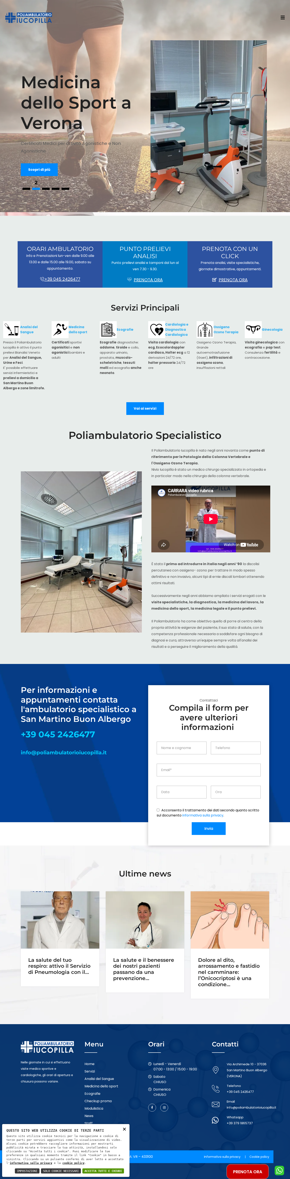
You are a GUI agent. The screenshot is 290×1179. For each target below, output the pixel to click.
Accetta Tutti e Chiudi (103, 1171)
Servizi (89, 1071)
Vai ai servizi (145, 408)
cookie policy (73, 1163)
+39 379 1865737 (240, 1123)
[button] (26, 189)
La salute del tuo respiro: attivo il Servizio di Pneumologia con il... (59, 966)
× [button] (124, 1129)
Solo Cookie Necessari (61, 1171)
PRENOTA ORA (148, 280)
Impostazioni (27, 1171)
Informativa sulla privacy (222, 1157)
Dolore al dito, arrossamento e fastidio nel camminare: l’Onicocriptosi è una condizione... (229, 972)
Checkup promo (98, 1101)
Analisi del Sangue (99, 1078)
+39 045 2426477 (62, 279)
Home (89, 1063)
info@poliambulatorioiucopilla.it (64, 752)
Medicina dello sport (101, 1086)
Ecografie (92, 1093)
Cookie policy (259, 1157)
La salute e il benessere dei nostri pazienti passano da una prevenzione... (143, 969)
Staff (88, 1123)
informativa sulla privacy (202, 815)
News (88, 1115)
